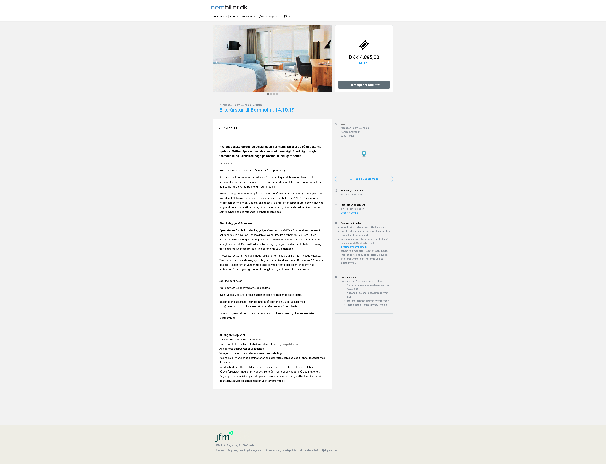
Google (345, 212)
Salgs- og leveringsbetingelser (245, 450)
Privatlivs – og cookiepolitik (280, 450)
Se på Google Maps (366, 178)
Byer (232, 16)
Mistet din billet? (309, 450)
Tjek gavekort (329, 450)
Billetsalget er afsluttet (364, 85)
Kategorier (217, 16)
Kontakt (219, 450)
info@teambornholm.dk (354, 247)
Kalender (247, 16)
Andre (354, 212)
